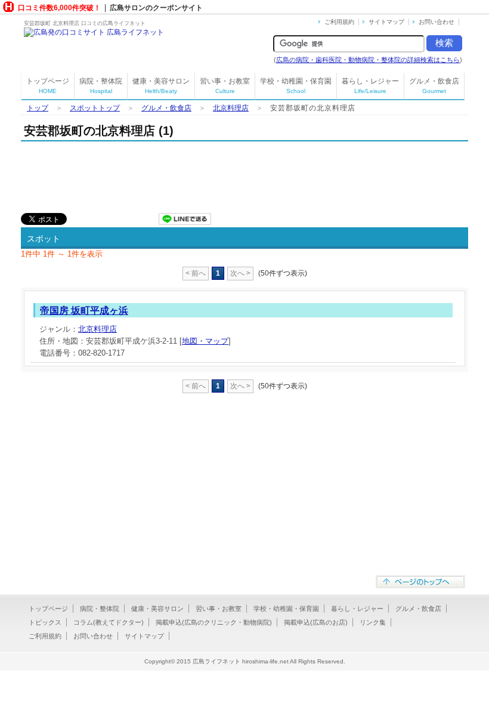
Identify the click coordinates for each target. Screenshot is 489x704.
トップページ (47, 85)
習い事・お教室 (225, 85)
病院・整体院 (100, 85)
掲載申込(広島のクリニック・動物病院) (214, 622)
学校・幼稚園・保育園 (296, 85)
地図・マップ (205, 340)
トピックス (45, 622)
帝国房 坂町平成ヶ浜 (84, 310)
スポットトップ (95, 108)
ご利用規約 (339, 21)
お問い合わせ (436, 21)
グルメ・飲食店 (434, 85)
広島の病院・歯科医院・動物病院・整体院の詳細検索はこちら (368, 59)
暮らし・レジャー (370, 85)
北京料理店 (231, 108)
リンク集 (373, 622)
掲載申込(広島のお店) (316, 622)
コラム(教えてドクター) (108, 622)
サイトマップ (386, 21)
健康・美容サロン (161, 85)
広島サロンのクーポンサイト (156, 8)
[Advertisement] (238, 174)
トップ (37, 108)
